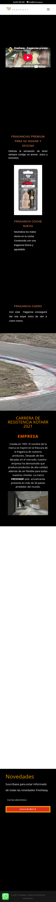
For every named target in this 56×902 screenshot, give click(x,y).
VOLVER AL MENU (20, 589)
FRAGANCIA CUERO (28, 306)
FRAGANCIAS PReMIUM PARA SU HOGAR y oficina (28, 141)
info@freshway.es (28, 877)
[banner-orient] (28, 36)
